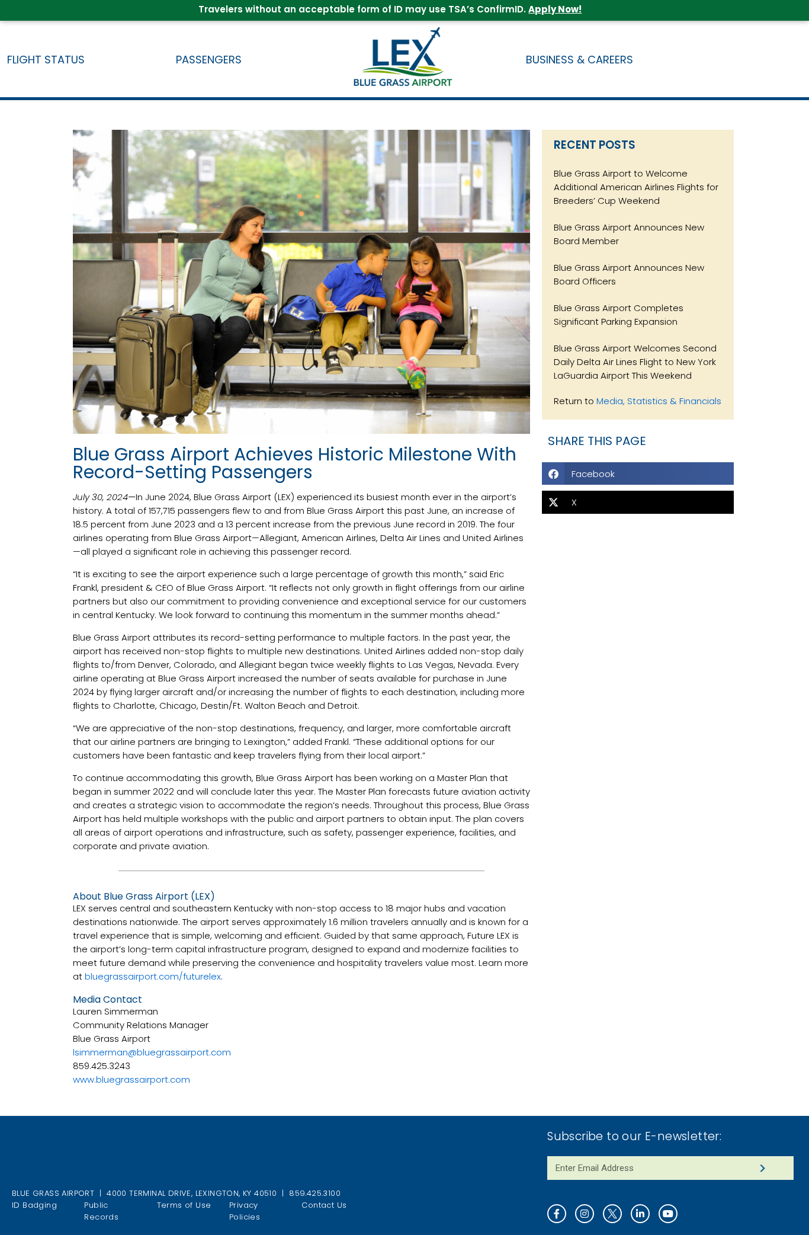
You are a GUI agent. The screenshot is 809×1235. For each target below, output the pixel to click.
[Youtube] (668, 1213)
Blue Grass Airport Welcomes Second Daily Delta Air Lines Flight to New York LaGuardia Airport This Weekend (635, 362)
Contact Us (323, 1205)
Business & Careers (579, 59)
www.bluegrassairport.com (131, 1079)
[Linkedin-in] (640, 1213)
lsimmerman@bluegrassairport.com (152, 1052)
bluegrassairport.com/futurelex (153, 976)
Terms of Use (184, 1205)
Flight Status (46, 59)
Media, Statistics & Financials (658, 401)
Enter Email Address (584, 1151)
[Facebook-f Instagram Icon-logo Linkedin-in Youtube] (670, 1213)
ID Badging (34, 1205)
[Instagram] (584, 1213)
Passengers (209, 59)
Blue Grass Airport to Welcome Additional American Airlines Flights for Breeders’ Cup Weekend (636, 187)
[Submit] (762, 1168)
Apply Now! (555, 9)
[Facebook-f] (556, 1213)
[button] (638, 473)
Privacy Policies (244, 1211)
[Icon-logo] (612, 1213)
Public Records (101, 1211)
